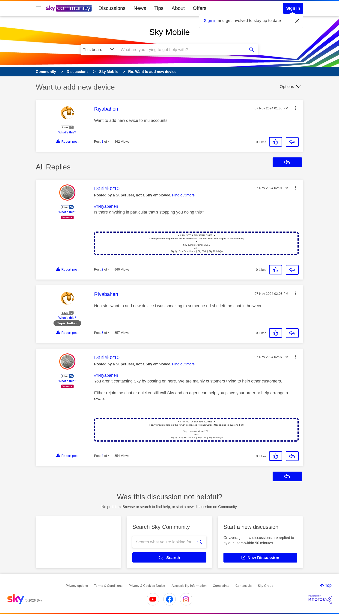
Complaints (221, 585)
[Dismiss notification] (297, 20)
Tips (159, 8)
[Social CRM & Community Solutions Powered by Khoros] (320, 599)
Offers (199, 8)
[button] (295, 108)
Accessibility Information (189, 585)
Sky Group (265, 585)
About (178, 8)
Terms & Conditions (108, 585)
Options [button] (287, 86)
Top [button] (328, 585)
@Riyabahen (106, 206)
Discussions (111, 8)
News (140, 8)
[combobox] (180, 49)
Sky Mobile (169, 32)
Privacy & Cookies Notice (147, 585)
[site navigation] (38, 8)
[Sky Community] (69, 8)
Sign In (293, 8)
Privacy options (77, 585)
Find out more (183, 195)
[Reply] (292, 142)
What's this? (67, 132)
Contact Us (243, 585)
